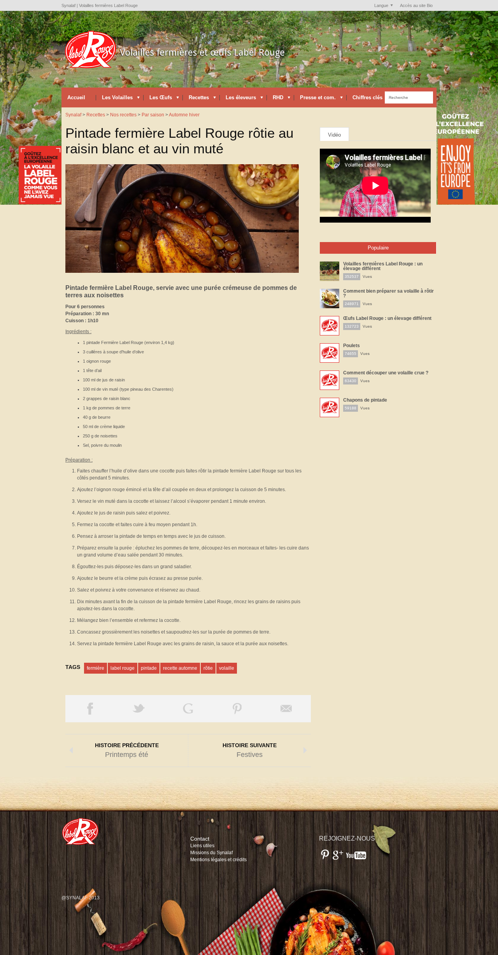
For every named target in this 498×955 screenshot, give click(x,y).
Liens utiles (202, 845)
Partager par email (286, 708)
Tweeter (138, 708)
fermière (95, 668)
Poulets (351, 345)
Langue (379, 6)
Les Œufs (158, 99)
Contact (199, 839)
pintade (149, 668)
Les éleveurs (238, 99)
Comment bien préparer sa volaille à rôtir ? (388, 293)
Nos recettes (123, 115)
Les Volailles (114, 99)
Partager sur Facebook (89, 708)
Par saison (153, 115)
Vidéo (334, 135)
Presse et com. (315, 99)
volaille (226, 668)
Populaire (378, 248)
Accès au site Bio (416, 5)
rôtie (208, 668)
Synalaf (73, 115)
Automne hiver (184, 115)
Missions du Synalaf (211, 852)
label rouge (122, 668)
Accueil (76, 97)
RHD (275, 99)
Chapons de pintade (365, 400)
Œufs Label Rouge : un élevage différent (387, 318)
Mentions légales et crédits (218, 859)
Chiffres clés (364, 99)
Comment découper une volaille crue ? (385, 373)
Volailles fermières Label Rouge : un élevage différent (383, 266)
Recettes (196, 99)
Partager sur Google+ (187, 708)
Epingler (236, 708)
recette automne (180, 668)
